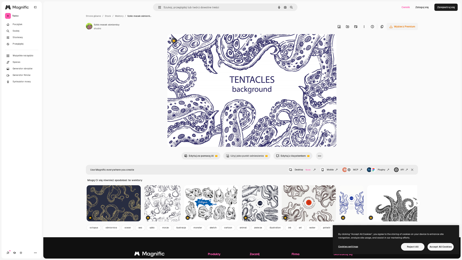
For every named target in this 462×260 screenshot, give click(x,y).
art (300, 227)
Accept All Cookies (441, 246)
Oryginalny (192, 41)
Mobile (330, 169)
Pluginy (381, 169)
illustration (275, 227)
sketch (213, 227)
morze (165, 227)
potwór (326, 227)
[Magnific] (149, 254)
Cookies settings (348, 246)
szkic (152, 227)
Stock (108, 16)
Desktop (303, 169)
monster (197, 227)
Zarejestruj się (446, 7)
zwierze (258, 227)
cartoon (228, 227)
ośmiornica (111, 227)
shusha (97, 28)
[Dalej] (417, 203)
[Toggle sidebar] (35, 7)
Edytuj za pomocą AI (199, 156)
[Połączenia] (8, 253)
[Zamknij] (412, 169)
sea (140, 227)
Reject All (413, 246)
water (312, 227)
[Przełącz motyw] (21, 253)
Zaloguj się (422, 7)
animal (243, 227)
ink (289, 227)
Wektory (119, 16)
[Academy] (14, 253)
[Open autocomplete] (158, 7)
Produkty (214, 254)
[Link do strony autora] (89, 27)
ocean (128, 227)
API (402, 169)
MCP (355, 169)
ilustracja (181, 227)
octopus (94, 227)
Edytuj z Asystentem (291, 156)
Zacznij (255, 254)
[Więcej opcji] (364, 26)
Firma (295, 254)
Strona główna (93, 16)
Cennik (406, 7)
